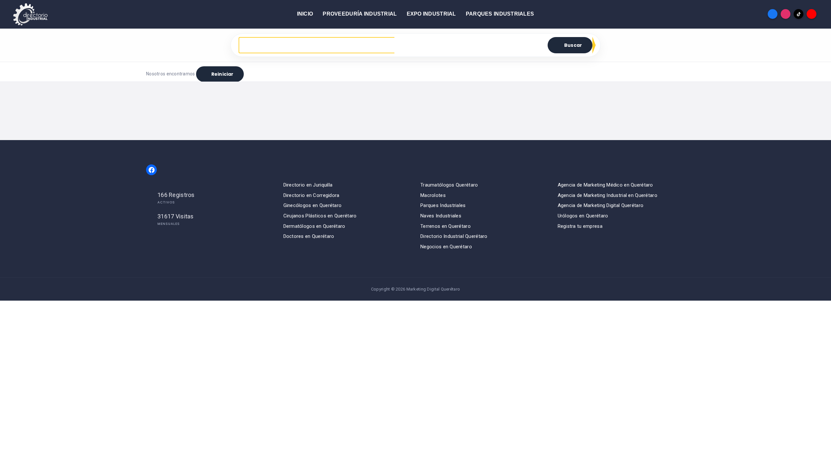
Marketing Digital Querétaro (433, 289)
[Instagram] (785, 14)
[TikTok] (798, 14)
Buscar (573, 45)
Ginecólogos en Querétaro (312, 205)
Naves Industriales (440, 216)
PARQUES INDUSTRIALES (500, 14)
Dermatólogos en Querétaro (314, 226)
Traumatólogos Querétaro (449, 185)
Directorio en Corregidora (311, 195)
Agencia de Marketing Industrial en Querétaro (607, 195)
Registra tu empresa (580, 226)
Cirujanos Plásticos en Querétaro (320, 216)
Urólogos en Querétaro (583, 216)
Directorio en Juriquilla (308, 185)
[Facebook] (772, 14)
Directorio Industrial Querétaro (454, 236)
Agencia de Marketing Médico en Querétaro (605, 185)
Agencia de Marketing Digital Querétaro (601, 205)
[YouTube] (811, 14)
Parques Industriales (443, 205)
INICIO (305, 14)
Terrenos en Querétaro (445, 226)
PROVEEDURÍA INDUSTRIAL (360, 14)
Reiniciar (222, 74)
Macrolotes (433, 195)
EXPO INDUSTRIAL (431, 14)
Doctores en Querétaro (308, 236)
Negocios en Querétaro (446, 247)
